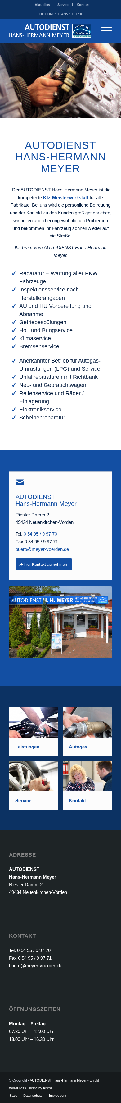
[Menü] (103, 30)
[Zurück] (5, 80)
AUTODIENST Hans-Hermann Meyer (58, 1080)
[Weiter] (115, 80)
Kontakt (83, 5)
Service (63, 5)
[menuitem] (42, 4)
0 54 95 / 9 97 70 (40, 534)
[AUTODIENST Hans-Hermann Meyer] (50, 30)
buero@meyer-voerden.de (42, 549)
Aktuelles (42, 5)
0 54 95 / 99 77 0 (69, 14)
